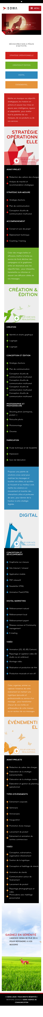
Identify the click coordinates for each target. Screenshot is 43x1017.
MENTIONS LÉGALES (14, 1000)
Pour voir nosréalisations (27, 161)
